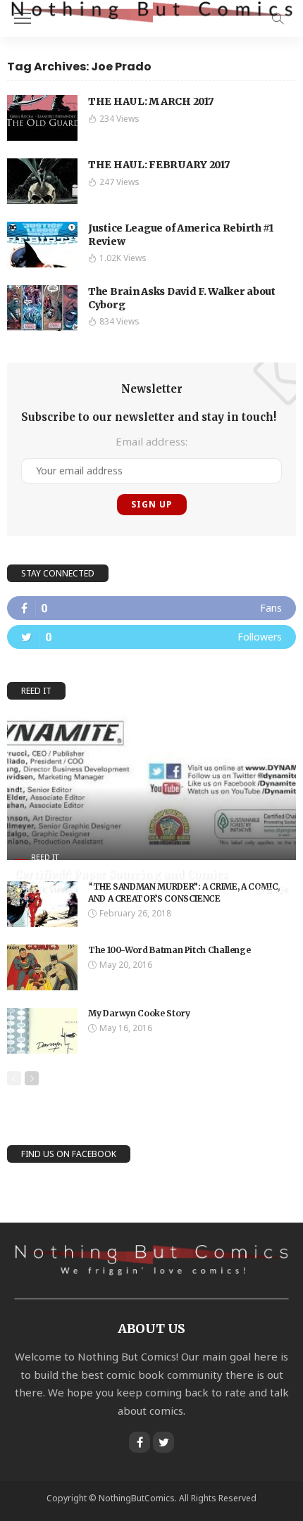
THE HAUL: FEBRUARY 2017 (159, 164)
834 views (119, 321)
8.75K (278, 891)
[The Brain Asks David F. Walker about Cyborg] (42, 308)
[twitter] (151, 637)
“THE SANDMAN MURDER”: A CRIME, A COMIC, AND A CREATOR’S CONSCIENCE (184, 892)
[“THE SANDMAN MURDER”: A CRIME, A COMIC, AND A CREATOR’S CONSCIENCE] (42, 904)
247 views (119, 182)
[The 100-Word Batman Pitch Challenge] (42, 967)
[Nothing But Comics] (151, 11)
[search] (277, 18)
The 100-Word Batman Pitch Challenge (169, 950)
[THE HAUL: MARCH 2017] (42, 118)
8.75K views (49, 890)
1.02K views (123, 258)
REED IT (45, 857)
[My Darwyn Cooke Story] (42, 1031)
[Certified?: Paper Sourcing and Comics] (151, 787)
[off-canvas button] (22, 18)
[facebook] (151, 608)
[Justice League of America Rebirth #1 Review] (42, 244)
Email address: (151, 441)
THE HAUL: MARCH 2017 (151, 101)
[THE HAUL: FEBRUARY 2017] (42, 181)
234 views (119, 119)
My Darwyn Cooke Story (139, 1013)
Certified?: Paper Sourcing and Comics (121, 874)
